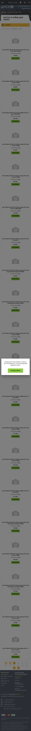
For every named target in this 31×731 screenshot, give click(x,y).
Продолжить (15, 370)
